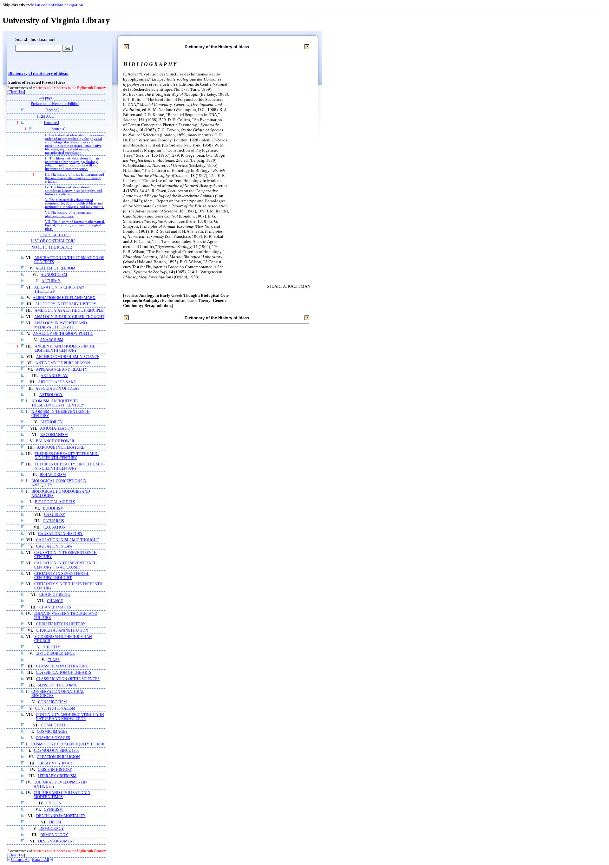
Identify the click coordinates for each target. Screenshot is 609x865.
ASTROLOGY (51, 395)
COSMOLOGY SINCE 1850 (56, 751)
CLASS (54, 660)
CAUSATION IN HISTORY (60, 534)
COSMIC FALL (53, 725)
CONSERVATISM (52, 702)
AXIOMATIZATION (56, 428)
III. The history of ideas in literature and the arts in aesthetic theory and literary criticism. (74, 178)
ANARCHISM (51, 340)
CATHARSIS (53, 521)
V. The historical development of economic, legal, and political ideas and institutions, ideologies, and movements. (74, 203)
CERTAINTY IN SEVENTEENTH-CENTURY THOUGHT (61, 576)
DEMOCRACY (51, 829)
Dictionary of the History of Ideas (38, 73)
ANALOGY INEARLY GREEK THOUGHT (69, 317)
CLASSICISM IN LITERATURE (62, 666)
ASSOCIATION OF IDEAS (58, 389)
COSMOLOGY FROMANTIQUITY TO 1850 (67, 744)
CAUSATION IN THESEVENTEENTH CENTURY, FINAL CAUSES (65, 565)
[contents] (51, 123)
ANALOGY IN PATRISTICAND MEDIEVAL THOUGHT (60, 325)
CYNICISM (53, 810)
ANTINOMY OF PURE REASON (63, 363)
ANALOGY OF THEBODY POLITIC (63, 334)
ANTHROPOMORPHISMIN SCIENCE (67, 357)
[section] (52, 110)
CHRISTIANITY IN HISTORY (61, 624)
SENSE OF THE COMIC (57, 685)
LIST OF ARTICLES (55, 235)
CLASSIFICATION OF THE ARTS (63, 673)
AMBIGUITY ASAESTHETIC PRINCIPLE (69, 311)
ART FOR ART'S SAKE (57, 382)
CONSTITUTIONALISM (55, 708)
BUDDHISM (53, 508)
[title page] (45, 97)
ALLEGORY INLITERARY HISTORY (65, 304)
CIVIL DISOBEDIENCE (55, 654)
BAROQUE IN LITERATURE (60, 448)
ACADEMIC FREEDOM (55, 268)
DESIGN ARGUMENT (56, 841)
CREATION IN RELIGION (58, 757)
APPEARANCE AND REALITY (62, 369)
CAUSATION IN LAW (54, 546)
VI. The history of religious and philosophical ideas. (68, 214)
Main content (42, 5)
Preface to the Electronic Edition (55, 104)
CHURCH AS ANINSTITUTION (62, 630)
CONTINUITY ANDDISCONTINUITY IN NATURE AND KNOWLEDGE (70, 717)
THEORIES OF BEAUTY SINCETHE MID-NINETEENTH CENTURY (70, 466)
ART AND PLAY (54, 376)
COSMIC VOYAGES (53, 738)
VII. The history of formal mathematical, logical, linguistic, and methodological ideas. (75, 225)
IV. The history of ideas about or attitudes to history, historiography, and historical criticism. (73, 190)
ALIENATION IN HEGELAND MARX (64, 298)
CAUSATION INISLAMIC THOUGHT (67, 540)
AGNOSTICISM (54, 275)
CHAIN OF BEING (54, 595)
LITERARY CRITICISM (57, 776)
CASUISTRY (54, 515)
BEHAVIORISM (53, 475)
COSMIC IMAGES (52, 732)
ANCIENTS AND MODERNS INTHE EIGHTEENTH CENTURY (65, 348)
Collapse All (20, 860)
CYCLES (53, 803)
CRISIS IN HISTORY (55, 770)
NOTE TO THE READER (51, 247)
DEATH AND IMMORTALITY (61, 816)
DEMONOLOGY (54, 835)
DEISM (55, 822)
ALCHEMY (51, 281)
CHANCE (55, 601)
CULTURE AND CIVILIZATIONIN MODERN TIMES (62, 795)
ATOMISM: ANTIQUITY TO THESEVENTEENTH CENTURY (57, 403)
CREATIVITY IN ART (56, 763)
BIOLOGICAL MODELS (55, 502)
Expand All (40, 860)
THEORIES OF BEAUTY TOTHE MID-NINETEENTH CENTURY (67, 456)
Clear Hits (16, 92)
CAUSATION (54, 527)
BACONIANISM (54, 435)
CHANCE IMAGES (55, 607)
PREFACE (45, 116)
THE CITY (51, 647)
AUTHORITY (51, 422)
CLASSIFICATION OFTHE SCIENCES (68, 679)
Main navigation (68, 5)
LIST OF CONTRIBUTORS (53, 241)
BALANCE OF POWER (55, 441)
